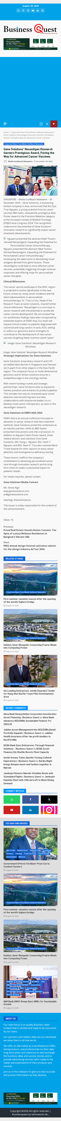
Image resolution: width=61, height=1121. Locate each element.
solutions (34, 374)
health (16, 471)
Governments (43, 854)
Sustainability (32, 988)
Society (25, 219)
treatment (9, 233)
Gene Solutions (31, 202)
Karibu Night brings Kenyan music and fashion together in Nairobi (28, 764)
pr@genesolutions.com (16, 494)
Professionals (12, 988)
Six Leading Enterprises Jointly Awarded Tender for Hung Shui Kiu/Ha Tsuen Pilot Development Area (30, 671)
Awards (15, 448)
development (26, 314)
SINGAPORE (10, 199)
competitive (10, 378)
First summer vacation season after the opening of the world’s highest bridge (30, 579)
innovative (9, 229)
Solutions (34, 303)
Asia (27, 206)
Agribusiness (22, 850)
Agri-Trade (11, 850)
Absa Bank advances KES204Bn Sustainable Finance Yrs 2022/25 (29, 721)
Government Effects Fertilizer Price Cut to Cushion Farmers (30, 844)
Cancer (21, 255)
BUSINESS (35, 982)
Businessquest (20, 1114)
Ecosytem (47, 850)
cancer (50, 209)
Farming (19, 854)
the (36, 212)
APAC (45, 287)
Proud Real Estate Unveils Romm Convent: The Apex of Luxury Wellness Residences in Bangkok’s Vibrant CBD (30, 531)
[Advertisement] (30, 88)
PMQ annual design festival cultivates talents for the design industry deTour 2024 (30, 546)
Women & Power (13, 995)
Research (8, 303)
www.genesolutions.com (16, 491)
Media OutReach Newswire (20, 161)
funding (20, 383)
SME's (22, 988)
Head (42, 300)
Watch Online (54, 123)
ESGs (43, 982)
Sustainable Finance (15, 991)
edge (19, 378)
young (24, 209)
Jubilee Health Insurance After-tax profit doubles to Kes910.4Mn (28, 736)
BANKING (10, 982)
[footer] (30, 43)
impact (44, 229)
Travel (7, 448)
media (11, 476)
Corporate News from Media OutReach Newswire (23, 144)
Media (24, 482)
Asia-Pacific (49, 367)
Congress (22, 223)
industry (11, 428)
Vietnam (51, 364)
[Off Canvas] (5, 124)
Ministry (22, 857)
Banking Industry (22, 982)
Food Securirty (30, 854)
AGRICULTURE (35, 850)
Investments (11, 857)
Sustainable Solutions (33, 991)
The (6, 287)
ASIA (33, 412)
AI (34, 331)
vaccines (8, 212)
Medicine (40, 216)
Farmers (10, 854)
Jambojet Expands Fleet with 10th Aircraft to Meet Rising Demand (29, 780)
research (20, 229)
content (50, 505)
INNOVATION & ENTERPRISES (17, 985)
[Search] (47, 124)
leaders (41, 400)
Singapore (36, 364)
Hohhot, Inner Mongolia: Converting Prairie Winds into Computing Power (30, 625)
